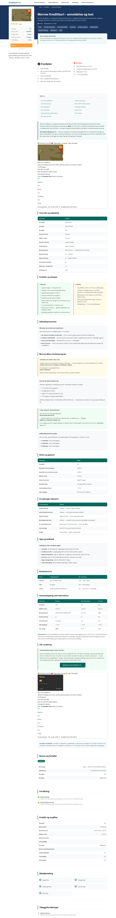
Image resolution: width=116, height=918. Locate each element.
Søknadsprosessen (46, 103)
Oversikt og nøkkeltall (46, 100)
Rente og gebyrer (45, 107)
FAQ (61, 30)
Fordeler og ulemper (49, 27)
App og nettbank (45, 110)
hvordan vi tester (80, 745)
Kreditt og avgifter (82, 27)
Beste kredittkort (39, 2)
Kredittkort (46, 7)
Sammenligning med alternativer (49, 113)
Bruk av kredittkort (88, 2)
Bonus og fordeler (62, 27)
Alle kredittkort (53, 2)
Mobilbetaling (93, 27)
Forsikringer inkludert (80, 107)
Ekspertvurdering (43, 30)
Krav (40, 27)
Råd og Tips (65, 2)
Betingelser (54, 30)
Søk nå (14, 45)
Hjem (40, 7)
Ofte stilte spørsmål (46, 116)
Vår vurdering (78, 113)
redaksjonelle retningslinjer (97, 745)
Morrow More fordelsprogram (82, 103)
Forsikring (75, 2)
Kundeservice (78, 110)
